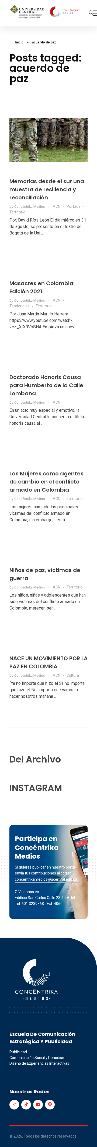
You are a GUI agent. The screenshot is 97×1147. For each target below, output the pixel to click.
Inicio (19, 42)
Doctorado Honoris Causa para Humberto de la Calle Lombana (46, 385)
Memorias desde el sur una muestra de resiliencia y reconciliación (46, 189)
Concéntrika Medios (30, 207)
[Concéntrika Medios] (45, 12)
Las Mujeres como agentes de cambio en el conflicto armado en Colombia (46, 481)
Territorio (17, 212)
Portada (74, 206)
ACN (56, 206)
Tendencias (19, 306)
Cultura (73, 675)
